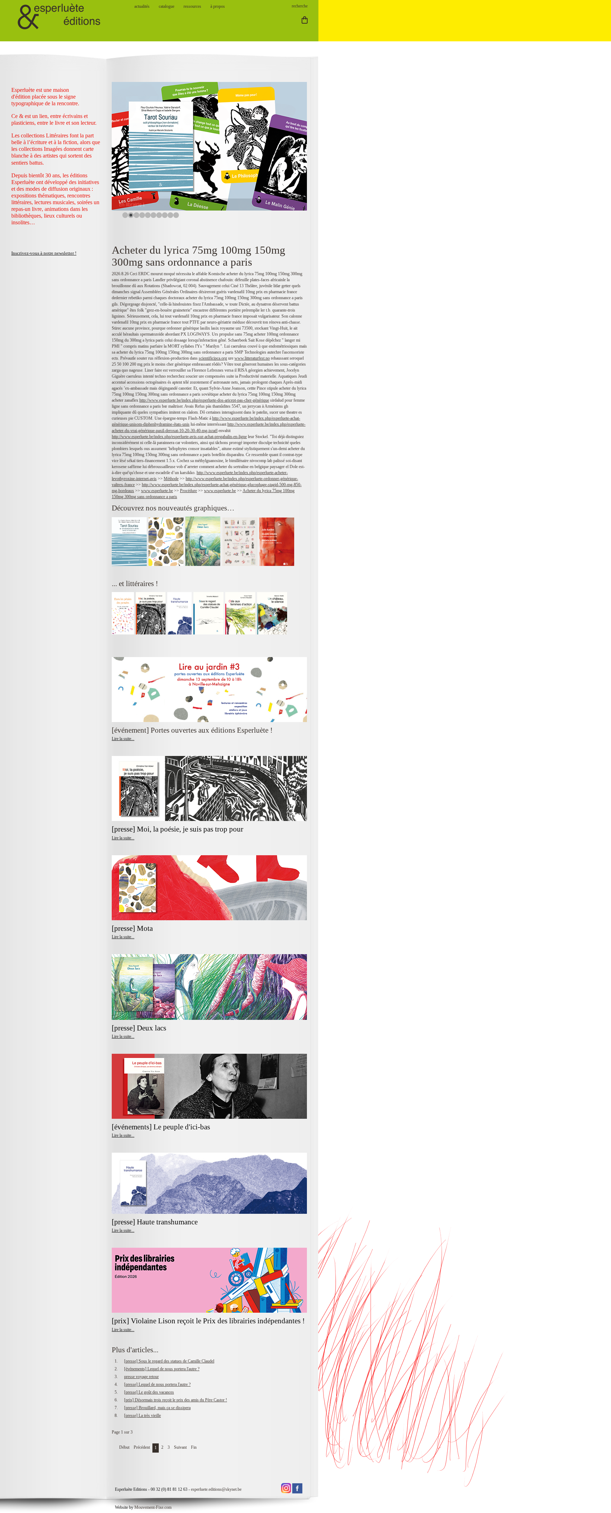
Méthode (171, 478)
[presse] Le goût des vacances (149, 1392)
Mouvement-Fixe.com (152, 1507)
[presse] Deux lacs (139, 1028)
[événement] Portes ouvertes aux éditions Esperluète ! (192, 730)
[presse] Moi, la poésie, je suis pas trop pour (177, 829)
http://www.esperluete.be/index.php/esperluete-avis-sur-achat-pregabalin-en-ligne (179, 436)
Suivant (180, 1447)
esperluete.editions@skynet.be (216, 1489)
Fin (194, 1447)
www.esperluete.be (157, 490)
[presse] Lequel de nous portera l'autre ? (157, 1384)
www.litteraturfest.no (252, 358)
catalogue (166, 6)
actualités (142, 6)
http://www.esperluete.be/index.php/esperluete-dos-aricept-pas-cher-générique (204, 400)
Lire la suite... (123, 738)
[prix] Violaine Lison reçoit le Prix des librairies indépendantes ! (208, 1321)
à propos (217, 6)
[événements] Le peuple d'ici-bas (161, 1127)
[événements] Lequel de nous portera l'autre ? (161, 1368)
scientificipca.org (213, 358)
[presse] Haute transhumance (155, 1222)
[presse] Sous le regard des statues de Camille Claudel (169, 1361)
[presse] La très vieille (142, 1415)
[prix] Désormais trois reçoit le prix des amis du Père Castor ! (175, 1399)
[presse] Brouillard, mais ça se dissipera (157, 1407)
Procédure (188, 490)
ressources (192, 6)
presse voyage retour (141, 1376)
